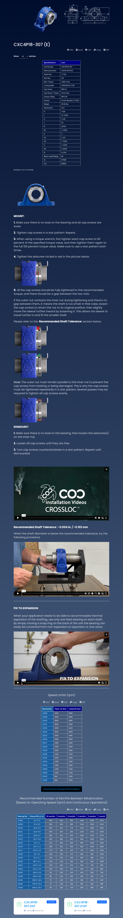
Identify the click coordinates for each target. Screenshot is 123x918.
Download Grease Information (61, 789)
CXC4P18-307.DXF (31, 904)
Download (51, 902)
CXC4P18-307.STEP (81, 904)
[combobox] (24, 56)
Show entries (25, 56)
